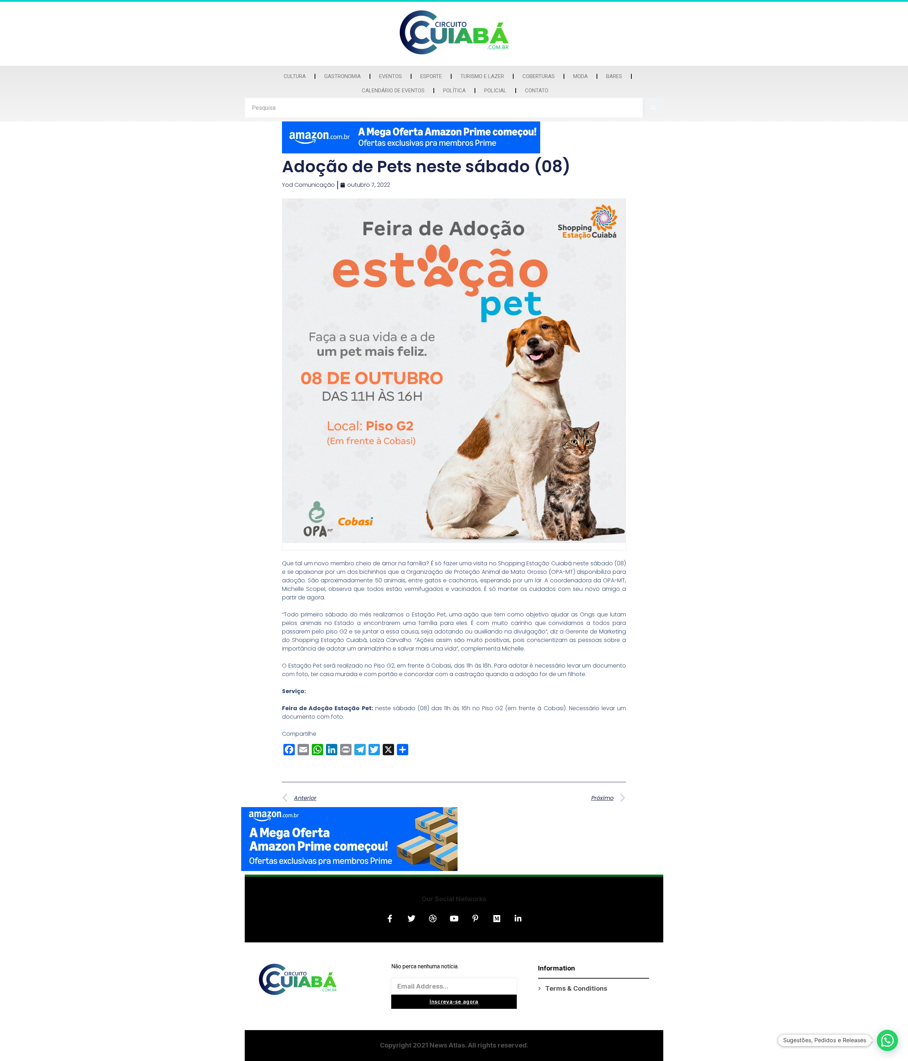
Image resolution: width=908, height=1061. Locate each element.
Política (454, 90)
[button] (887, 1040)
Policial (495, 90)
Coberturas (538, 76)
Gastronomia (342, 76)
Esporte (431, 76)
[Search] (653, 108)
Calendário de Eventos (393, 90)
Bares (614, 76)
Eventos (390, 76)
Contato (536, 90)
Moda (580, 76)
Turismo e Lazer (482, 76)
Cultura (295, 76)
